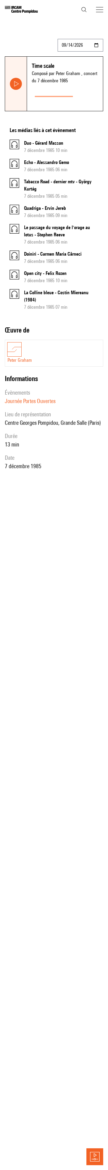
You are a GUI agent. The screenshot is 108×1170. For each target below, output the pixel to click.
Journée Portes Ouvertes (30, 401)
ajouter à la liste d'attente (89, 95)
